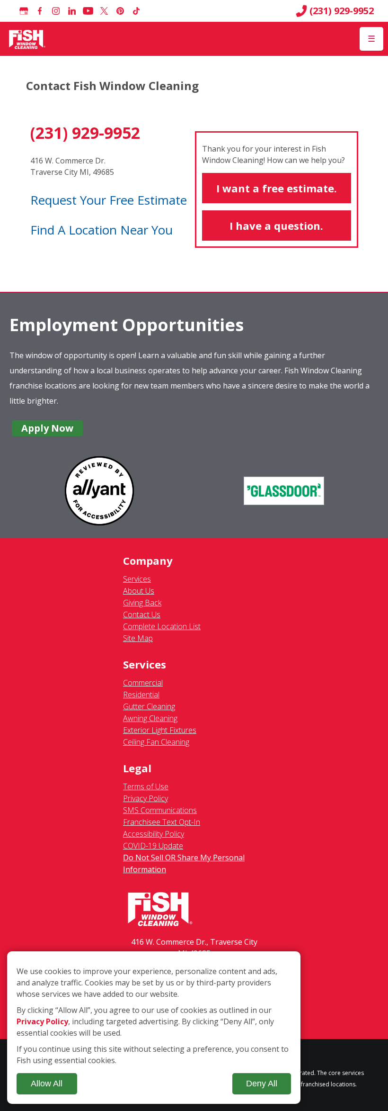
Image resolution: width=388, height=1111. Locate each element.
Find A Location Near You (101, 229)
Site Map (138, 638)
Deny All (261, 1083)
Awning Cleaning (150, 718)
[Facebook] (39, 11)
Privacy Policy (145, 798)
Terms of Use (145, 786)
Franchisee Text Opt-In (161, 822)
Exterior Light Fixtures (159, 730)
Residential (141, 694)
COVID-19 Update (153, 845)
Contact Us (141, 614)
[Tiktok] (136, 11)
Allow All (46, 1083)
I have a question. (276, 225)
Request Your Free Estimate (108, 199)
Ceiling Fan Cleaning (156, 742)
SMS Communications (160, 810)
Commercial (143, 682)
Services (137, 579)
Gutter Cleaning (149, 706)
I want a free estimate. (276, 188)
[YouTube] (88, 11)
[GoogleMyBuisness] (23, 11)
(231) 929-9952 (341, 11)
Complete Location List (162, 626)
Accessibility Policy (153, 834)
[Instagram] (56, 11)
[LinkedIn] (72, 11)
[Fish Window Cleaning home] (27, 39)
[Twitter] (104, 11)
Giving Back (142, 602)
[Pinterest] (120, 11)
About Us (138, 591)
